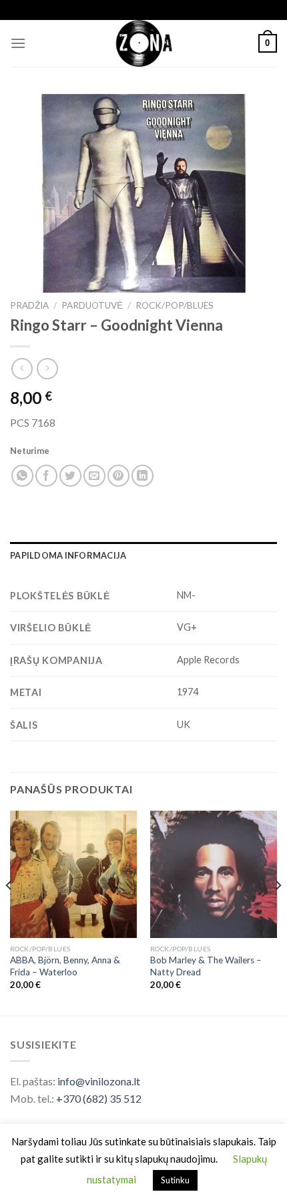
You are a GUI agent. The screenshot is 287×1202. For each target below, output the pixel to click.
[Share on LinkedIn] (142, 476)
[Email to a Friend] (94, 476)
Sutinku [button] (175, 1180)
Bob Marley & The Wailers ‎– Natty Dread (206, 966)
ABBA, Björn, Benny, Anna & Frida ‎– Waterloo (65, 966)
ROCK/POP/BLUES (174, 305)
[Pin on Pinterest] (118, 476)
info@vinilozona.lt (98, 1081)
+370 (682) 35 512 (98, 1098)
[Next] (277, 911)
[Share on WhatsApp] (22, 476)
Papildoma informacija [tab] (68, 555)
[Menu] (18, 43)
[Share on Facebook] (46, 476)
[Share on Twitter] (70, 476)
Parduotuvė (92, 305)
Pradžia (29, 305)
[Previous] (9, 911)
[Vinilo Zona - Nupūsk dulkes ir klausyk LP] (143, 43)
